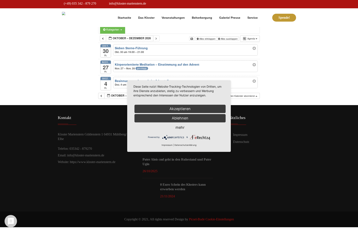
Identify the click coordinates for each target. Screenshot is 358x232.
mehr (180, 127)
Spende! (284, 17)
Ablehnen (180, 118)
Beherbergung (202, 17)
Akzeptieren (180, 109)
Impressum (240, 134)
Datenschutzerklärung (185, 145)
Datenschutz (241, 142)
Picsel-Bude (197, 219)
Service (252, 17)
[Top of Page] (347, 222)
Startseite (124, 17)
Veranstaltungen (173, 17)
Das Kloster (146, 17)
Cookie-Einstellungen (220, 219)
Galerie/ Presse (229, 17)
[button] (237, 96)
